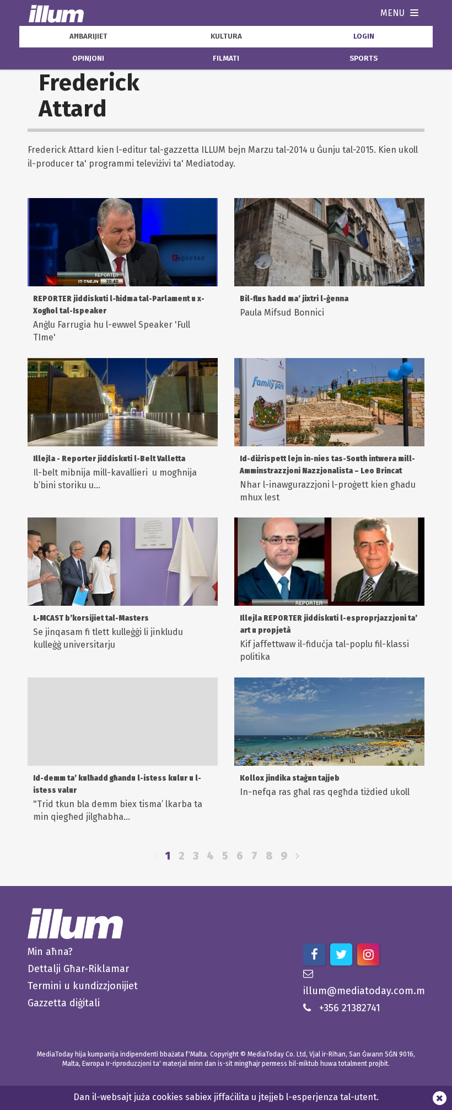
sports (363, 58)
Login (363, 36)
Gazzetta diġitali (64, 1003)
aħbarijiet (88, 36)
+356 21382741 (349, 1008)
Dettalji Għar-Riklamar (78, 969)
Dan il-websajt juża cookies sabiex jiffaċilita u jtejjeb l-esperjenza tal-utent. (226, 1097)
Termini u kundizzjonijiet (83, 986)
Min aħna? (50, 952)
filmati (226, 58)
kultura (226, 36)
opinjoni (88, 58)
